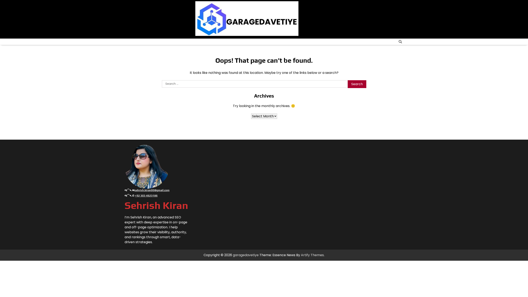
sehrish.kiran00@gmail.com (152, 190)
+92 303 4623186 (146, 195)
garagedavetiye (246, 255)
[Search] (400, 42)
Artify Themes (312, 255)
